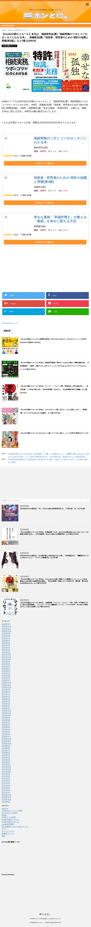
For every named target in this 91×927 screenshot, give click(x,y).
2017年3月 (6, 788)
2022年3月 (6, 647)
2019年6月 (6, 725)
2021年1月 (6, 680)
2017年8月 (6, 776)
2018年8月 (6, 748)
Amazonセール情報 (9, 813)
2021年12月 (6, 654)
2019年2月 (6, 734)
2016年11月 (6, 797)
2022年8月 (6, 636)
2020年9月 (6, 690)
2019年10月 (6, 715)
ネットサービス (8, 831)
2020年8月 (6, 692)
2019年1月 (6, 736)
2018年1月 (6, 764)
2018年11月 (6, 741)
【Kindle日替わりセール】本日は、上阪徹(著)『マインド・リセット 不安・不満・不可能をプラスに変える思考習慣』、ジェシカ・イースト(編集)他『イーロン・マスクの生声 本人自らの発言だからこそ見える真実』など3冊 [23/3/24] (54, 604)
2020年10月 (6, 687)
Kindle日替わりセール (11, 323)
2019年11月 (6, 713)
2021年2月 (6, 678)
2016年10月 (6, 799)
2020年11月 (6, 685)
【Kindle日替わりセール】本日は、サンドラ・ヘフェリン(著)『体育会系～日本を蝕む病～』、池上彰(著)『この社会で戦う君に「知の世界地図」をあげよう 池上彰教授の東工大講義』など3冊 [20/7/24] (54, 389)
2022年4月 (6, 645)
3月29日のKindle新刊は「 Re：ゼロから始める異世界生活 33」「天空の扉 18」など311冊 (52, 508)
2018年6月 (6, 753)
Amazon (5, 808)
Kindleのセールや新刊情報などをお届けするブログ (45, 918)
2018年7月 (6, 750)
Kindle (4, 815)
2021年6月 (6, 668)
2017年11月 (6, 769)
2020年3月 (6, 704)
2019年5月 (6, 727)
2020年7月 (6, 694)
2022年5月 (6, 643)
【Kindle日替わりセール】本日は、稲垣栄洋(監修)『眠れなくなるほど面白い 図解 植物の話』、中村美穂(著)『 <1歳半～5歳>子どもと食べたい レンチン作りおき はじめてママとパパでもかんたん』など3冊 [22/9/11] (54, 366)
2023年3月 (6, 624)
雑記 (3, 836)
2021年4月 (6, 673)
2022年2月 (6, 650)
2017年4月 (6, 785)
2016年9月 (6, 802)
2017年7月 (6, 778)
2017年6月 (6, 781)
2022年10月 (6, 631)
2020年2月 (6, 706)
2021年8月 (6, 664)
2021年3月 (6, 676)
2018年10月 (6, 743)
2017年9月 (6, 774)
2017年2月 (6, 790)
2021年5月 (6, 671)
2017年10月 (6, 771)
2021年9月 (6, 661)
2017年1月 (6, 792)
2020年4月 (6, 701)
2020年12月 (6, 683)
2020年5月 (6, 699)
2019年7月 (6, 722)
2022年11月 (6, 629)
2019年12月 (6, 711)
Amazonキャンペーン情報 (12, 811)
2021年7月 (6, 666)
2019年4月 (6, 729)
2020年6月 (6, 697)
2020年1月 (6, 708)
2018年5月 (6, 755)
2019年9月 (6, 718)
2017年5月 (6, 783)
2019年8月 (6, 720)
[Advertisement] (27, 273)
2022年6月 (6, 640)
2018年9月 (6, 746)
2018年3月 (6, 760)
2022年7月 (6, 638)
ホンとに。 (45, 914)
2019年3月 (6, 732)
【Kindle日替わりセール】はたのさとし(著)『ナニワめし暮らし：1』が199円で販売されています (54, 433)
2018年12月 (6, 739)
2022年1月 (6, 652)
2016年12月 (6, 795)
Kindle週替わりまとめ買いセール (15, 827)
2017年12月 (6, 767)
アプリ (4, 829)
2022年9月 (6, 633)
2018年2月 (6, 762)
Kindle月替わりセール (10, 822)
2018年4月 (6, 757)
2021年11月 (6, 657)
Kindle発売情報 (8, 824)
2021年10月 (6, 659)
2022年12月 (6, 626)
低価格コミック (8, 834)
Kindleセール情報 (9, 817)
